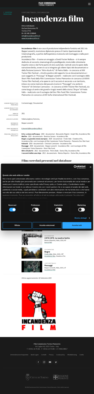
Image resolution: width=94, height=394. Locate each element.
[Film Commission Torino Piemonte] (47, 4)
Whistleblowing (72, 355)
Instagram (44, 362)
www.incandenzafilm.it (30, 38)
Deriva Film (48, 242)
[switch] (35, 210)
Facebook (38, 362)
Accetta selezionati (47, 225)
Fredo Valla (48, 254)
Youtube (50, 362)
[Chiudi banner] (90, 167)
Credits (81, 355)
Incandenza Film (49, 270)
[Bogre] (32, 253)
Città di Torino (37, 377)
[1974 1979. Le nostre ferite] (32, 239)
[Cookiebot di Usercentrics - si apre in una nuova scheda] (75, 167)
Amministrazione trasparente (19, 355)
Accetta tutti (77, 225)
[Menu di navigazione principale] (89, 4)
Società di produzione (7, 13)
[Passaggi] (32, 266)
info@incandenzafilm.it (31, 36)
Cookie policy (60, 355)
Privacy (51, 355)
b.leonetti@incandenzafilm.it (32, 128)
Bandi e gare (35, 355)
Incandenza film (49, 256)
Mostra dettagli (81, 218)
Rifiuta (17, 225)
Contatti (43, 355)
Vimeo (56, 362)
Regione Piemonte (60, 377)
